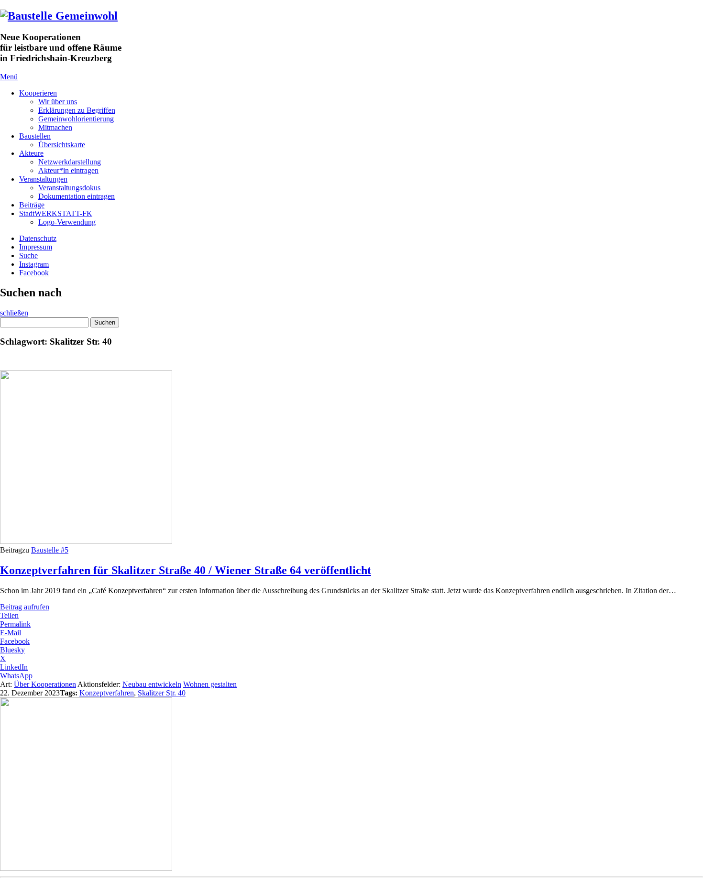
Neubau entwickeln (151, 684)
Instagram (34, 264)
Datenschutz (37, 238)
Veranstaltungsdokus (69, 188)
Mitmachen (55, 127)
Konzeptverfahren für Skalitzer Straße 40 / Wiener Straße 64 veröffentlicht (185, 570)
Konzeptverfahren (106, 693)
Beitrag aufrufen (24, 607)
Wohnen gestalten (210, 684)
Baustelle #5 (49, 550)
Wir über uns (57, 102)
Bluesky (12, 650)
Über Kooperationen (45, 684)
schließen (14, 313)
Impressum (35, 247)
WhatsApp (16, 676)
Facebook (34, 273)
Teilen (9, 615)
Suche (28, 255)
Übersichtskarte (61, 145)
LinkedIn (14, 667)
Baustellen (35, 136)
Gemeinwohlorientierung (76, 119)
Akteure (31, 153)
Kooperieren (38, 93)
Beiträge (31, 205)
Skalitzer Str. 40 (162, 693)
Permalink (15, 624)
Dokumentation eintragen (76, 196)
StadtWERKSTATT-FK (55, 213)
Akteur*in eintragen (68, 170)
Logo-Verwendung (67, 222)
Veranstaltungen (43, 179)
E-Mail (10, 633)
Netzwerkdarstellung (69, 162)
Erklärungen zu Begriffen (76, 110)
